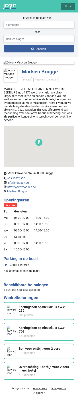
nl (67, 6)
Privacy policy (40, 388)
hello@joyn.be (59, 388)
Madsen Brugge (17, 191)
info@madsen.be (18, 182)
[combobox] (39, 24)
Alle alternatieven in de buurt (22, 271)
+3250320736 (16, 178)
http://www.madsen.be (21, 187)
